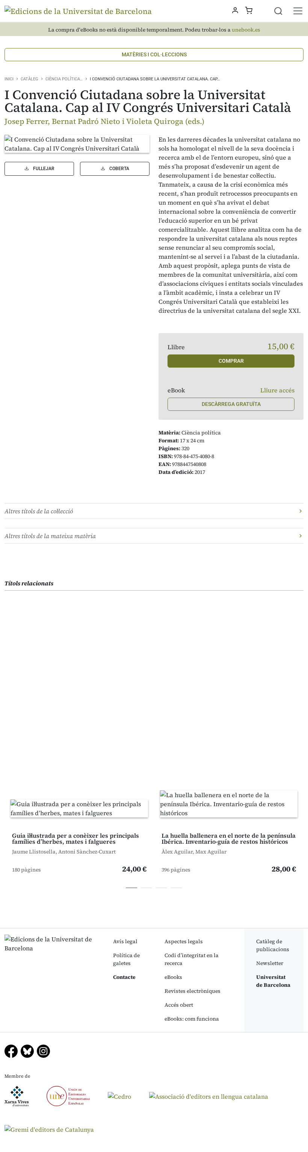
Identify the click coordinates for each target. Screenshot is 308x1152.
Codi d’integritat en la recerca (192, 959)
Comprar (231, 361)
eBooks (173, 977)
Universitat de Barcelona (273, 981)
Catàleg (29, 79)
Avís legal (125, 941)
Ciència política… (64, 79)
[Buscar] (282, 11)
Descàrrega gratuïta (231, 404)
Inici (9, 79)
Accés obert (179, 1005)
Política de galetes (126, 959)
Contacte (124, 977)
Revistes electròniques (192, 991)
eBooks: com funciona (192, 1018)
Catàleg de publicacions (272, 945)
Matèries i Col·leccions (154, 54)
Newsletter (269, 963)
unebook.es (246, 30)
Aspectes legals (184, 941)
